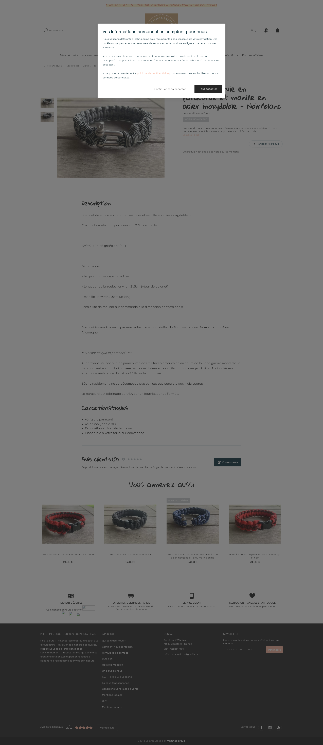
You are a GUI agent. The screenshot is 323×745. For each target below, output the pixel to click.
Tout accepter (208, 88)
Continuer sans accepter (170, 89)
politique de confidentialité (153, 73)
